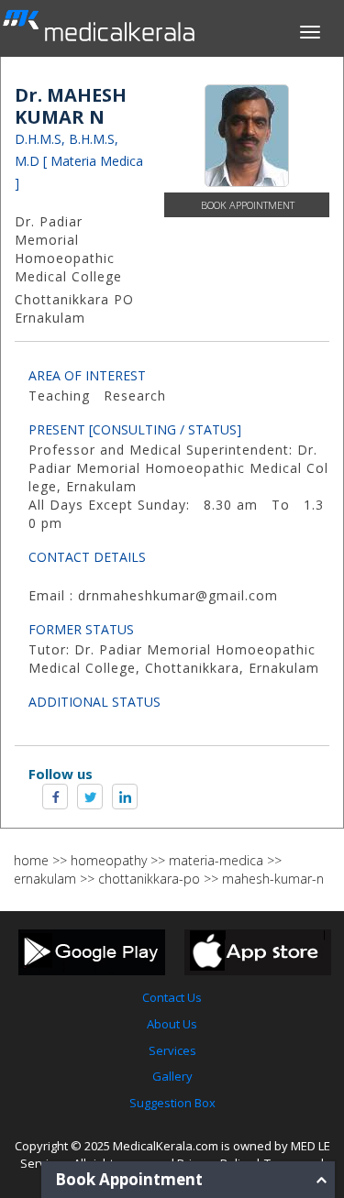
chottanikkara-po (149, 878)
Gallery (172, 1076)
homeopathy (109, 860)
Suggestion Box (172, 1102)
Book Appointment (247, 205)
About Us (172, 1024)
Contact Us (172, 997)
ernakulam (45, 878)
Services (172, 1050)
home (31, 860)
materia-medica (216, 860)
